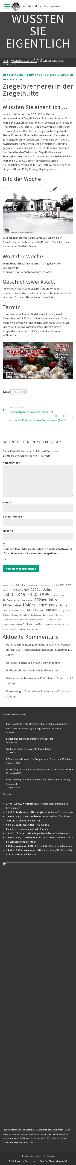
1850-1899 (38, 594)
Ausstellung (55, 610)
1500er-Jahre (63, 585)
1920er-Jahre (46, 600)
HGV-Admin (13, 678)
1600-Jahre (7, 590)
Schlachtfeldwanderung (45, 662)
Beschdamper (36, 615)
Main (59, 620)
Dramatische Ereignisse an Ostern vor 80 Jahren (46, 759)
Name (7, 502)
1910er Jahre (27, 600)
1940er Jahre (34, 605)
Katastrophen (30, 620)
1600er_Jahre (21, 590)
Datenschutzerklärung (31, 1156)
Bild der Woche (13, 74)
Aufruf (42, 610)
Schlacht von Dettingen (36, 624)
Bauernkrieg (24, 615)
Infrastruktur (18, 620)
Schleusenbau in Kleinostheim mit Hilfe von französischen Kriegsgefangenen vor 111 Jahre (39, 649)
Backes (68, 610)
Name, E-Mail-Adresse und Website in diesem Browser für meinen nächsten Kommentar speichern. (38, 551)
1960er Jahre (19, 610)
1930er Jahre (12, 605)
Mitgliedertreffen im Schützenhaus (55, 812)
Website (8, 530)
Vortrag (30, 629)
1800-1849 (14, 594)
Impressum (49, 1156)
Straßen (66, 624)
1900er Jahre (57, 595)
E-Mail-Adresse (13, 516)
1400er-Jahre (50, 585)
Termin (30, 74)
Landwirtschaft (49, 620)
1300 (41, 585)
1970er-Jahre (31, 610)
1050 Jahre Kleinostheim (26, 585)
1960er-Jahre (8, 610)
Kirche (39, 620)
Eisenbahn (60, 615)
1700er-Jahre (18, 391)
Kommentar (11, 462)
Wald (37, 629)
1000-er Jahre (8, 585)
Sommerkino (56, 624)
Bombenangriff (49, 615)
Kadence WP (62, 1161)
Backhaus (6, 615)
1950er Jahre (58, 605)
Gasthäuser (7, 620)
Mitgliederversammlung (12, 624)
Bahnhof (15, 615)
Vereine (22, 629)
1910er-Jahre (11, 600)
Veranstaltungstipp (10, 629)
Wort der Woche (48, 74)
